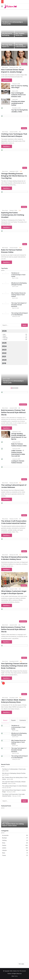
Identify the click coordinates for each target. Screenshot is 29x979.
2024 (4, 346)
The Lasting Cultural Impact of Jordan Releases (20, 47)
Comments (23, 720)
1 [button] (11, 388)
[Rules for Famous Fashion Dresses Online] (2, 442)
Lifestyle (4, 850)
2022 (4, 353)
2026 (4, 331)
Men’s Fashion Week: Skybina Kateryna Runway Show (13, 701)
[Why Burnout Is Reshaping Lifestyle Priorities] (7, 31)
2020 (4, 360)
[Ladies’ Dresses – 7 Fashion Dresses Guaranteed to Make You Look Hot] (2, 448)
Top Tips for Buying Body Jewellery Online (19, 111)
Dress (3, 843)
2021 (4, 356)
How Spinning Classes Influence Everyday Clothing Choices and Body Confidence (14, 665)
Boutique (4, 837)
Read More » (6, 80)
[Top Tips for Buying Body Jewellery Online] (2, 108)
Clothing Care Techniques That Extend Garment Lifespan (14, 135)
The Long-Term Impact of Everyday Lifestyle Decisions (18, 304)
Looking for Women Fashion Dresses (17, 462)
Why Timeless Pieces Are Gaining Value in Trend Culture (20, 36)
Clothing (4, 840)
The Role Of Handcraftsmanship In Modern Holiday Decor (14, 558)
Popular (13, 720)
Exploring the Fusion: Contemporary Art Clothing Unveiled (12, 215)
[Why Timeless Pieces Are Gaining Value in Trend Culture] (21, 31)
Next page (21, 963)
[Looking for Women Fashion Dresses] (2, 459)
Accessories (5, 835)
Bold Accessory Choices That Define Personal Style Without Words (13, 412)
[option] (14, 29)
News (3, 853)
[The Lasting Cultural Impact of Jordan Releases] (21, 42)
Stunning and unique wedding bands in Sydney (18, 103)
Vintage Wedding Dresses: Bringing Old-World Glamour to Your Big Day (14, 175)
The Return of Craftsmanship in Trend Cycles (12, 23)
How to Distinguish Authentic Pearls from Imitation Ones (18, 94)
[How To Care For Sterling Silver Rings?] (5, 86)
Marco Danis (5, 67)
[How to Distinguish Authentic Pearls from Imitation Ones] (5, 92)
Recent (5, 720)
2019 (4, 363)
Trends (4, 855)
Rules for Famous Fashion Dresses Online (11, 251)
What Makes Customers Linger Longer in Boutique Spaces (14, 592)
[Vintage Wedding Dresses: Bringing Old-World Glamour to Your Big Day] (5, 434)
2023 (4, 349)
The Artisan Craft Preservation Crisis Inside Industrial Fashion (13, 522)
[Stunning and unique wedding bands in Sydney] (5, 102)
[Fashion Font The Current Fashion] (10, 6)
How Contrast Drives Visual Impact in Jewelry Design (12, 71)
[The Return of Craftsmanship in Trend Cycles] (14, 18)
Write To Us (14, 976)
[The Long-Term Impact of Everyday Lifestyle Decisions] (7, 42)
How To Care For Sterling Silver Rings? (19, 86)
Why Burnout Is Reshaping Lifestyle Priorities (7, 36)
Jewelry (4, 848)
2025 (4, 343)
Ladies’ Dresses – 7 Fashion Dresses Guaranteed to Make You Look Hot (18, 453)
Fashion (4, 845)
